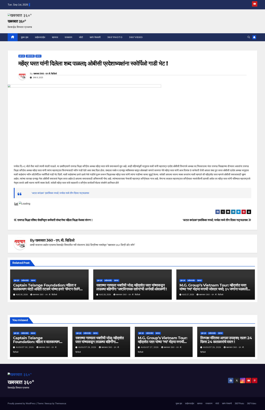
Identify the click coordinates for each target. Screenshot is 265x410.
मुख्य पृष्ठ (24, 37)
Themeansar (60, 403)
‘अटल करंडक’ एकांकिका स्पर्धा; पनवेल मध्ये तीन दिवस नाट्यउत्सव (60, 193)
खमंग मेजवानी (95, 37)
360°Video (136, 37)
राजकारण (68, 37)
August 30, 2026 (25, 347)
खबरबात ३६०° (17, 21)
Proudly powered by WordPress (22, 403)
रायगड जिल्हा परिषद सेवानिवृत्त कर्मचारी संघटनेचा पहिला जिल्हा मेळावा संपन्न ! (54, 220)
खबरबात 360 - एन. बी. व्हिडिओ (45, 73)
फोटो (81, 37)
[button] (249, 37)
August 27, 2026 (150, 347)
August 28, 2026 (87, 347)
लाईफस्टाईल (40, 37)
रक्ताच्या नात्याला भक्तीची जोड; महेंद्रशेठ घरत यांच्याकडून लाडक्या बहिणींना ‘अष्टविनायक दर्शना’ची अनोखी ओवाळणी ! (131, 287)
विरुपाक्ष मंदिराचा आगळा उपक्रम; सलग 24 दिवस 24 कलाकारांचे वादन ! (226, 340)
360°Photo (115, 37)
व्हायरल (55, 37)
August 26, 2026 (212, 347)
